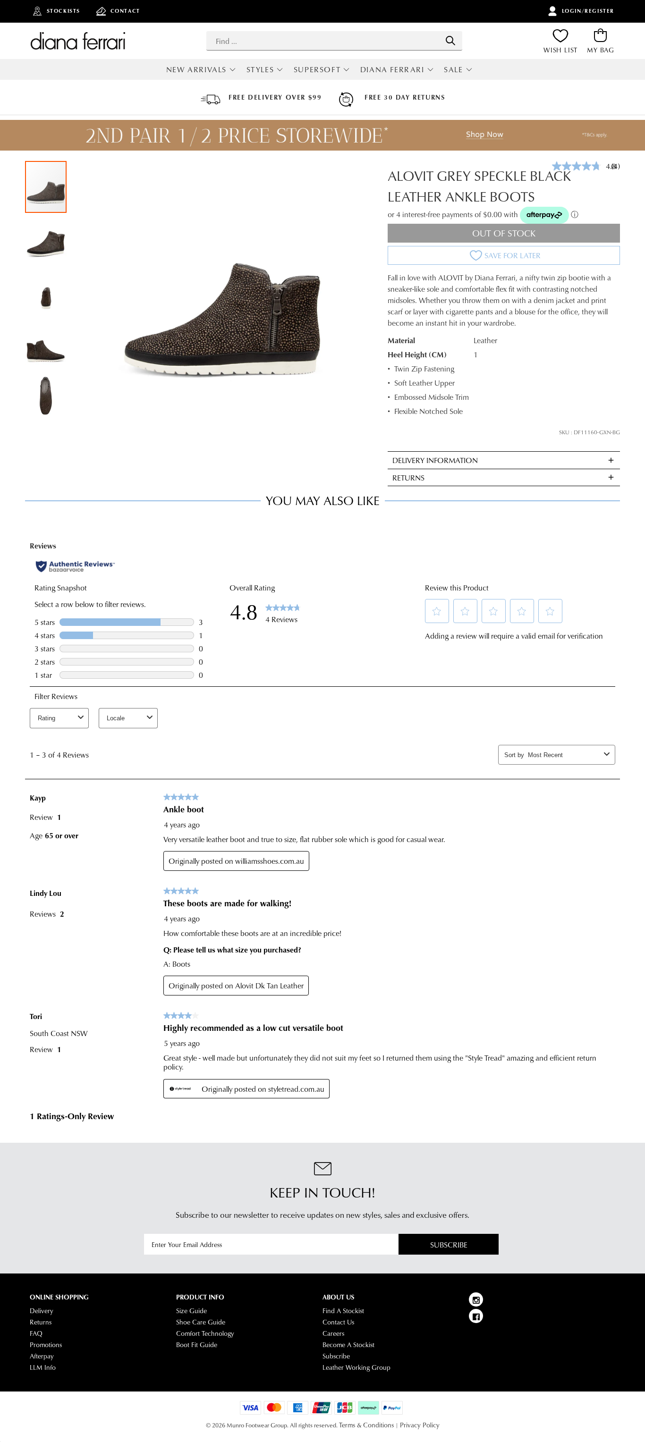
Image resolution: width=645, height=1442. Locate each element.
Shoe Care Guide (200, 1322)
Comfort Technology (205, 1333)
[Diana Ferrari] (78, 40)
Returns (40, 1322)
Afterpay (42, 1356)
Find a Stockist (343, 1311)
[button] (46, 239)
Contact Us (338, 1322)
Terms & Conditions (366, 1425)
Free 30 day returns (405, 97)
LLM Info (43, 1367)
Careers (333, 1333)
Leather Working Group (356, 1367)
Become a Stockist (348, 1344)
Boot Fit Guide (196, 1344)
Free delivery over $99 (275, 97)
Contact (125, 11)
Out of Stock (504, 233)
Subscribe (448, 1244)
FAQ (36, 1333)
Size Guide (191, 1311)
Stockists (63, 11)
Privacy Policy (420, 1425)
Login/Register (588, 11)
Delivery (41, 1311)
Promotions (46, 1344)
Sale (453, 69)
